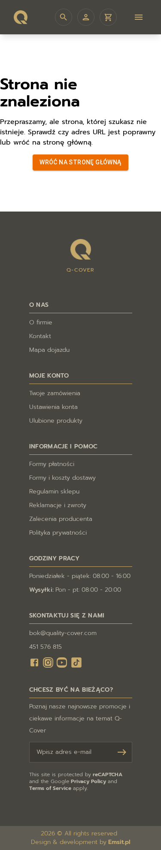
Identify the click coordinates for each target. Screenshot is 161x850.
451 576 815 (45, 647)
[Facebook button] (34, 662)
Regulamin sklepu (54, 491)
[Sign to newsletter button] (122, 752)
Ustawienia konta (53, 407)
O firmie (40, 322)
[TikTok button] (76, 662)
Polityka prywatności (58, 533)
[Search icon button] (63, 17)
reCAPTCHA (107, 774)
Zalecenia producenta (60, 519)
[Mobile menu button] (138, 17)
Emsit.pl (119, 842)
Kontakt (40, 336)
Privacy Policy (88, 781)
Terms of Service (50, 788)
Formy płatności (51, 464)
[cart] (108, 17)
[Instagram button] (48, 662)
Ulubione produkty (55, 421)
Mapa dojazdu (49, 350)
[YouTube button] (62, 662)
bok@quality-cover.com (63, 633)
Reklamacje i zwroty (57, 505)
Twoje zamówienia (54, 393)
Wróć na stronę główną (80, 162)
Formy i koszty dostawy (62, 478)
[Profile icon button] (85, 17)
